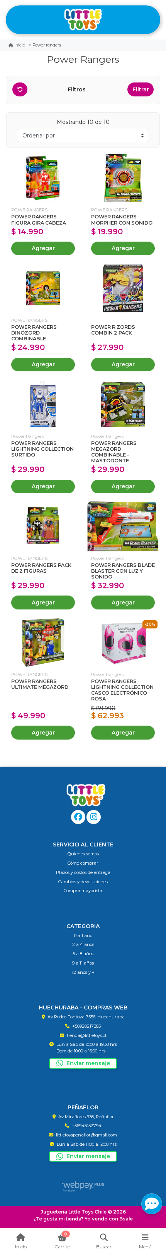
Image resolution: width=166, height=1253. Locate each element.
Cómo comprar (83, 863)
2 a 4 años (83, 944)
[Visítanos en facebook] (78, 817)
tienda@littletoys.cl (86, 1035)
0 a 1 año (83, 935)
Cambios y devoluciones (83, 881)
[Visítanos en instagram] (93, 817)
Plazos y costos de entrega (83, 872)
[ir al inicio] (86, 795)
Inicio (19, 45)
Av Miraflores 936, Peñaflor (86, 1116)
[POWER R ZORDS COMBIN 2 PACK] (123, 288)
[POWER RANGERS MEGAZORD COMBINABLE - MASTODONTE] (123, 404)
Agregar (43, 248)
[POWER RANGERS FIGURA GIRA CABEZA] (43, 178)
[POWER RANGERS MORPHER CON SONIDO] (123, 178)
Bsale (126, 1219)
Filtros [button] (77, 89)
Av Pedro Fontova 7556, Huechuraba (86, 1017)
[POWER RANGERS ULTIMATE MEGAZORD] (43, 643)
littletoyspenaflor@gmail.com (86, 1135)
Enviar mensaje (88, 1063)
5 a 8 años (83, 953)
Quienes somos (83, 854)
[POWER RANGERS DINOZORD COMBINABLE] (43, 288)
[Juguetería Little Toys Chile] (83, 20)
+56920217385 (86, 1026)
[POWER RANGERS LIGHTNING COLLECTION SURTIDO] (43, 404)
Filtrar (140, 89)
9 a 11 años (83, 963)
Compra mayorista (83, 890)
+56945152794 (87, 1125)
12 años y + (83, 972)
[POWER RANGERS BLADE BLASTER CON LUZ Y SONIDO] (123, 526)
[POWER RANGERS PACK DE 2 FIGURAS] (43, 526)
